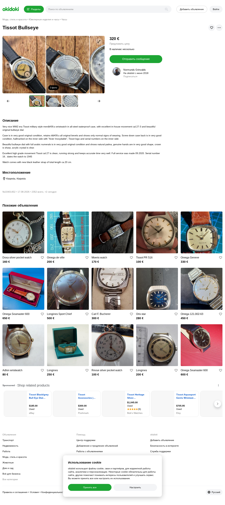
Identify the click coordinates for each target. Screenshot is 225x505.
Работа (6, 451)
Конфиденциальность (53, 492)
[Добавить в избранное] (42, 258)
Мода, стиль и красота (14, 457)
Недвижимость (10, 445)
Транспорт (8, 440)
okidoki (10, 9)
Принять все (90, 487)
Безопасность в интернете (164, 445)
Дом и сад (7, 468)
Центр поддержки (85, 440)
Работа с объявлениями (89, 451)
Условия (34, 492)
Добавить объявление (162, 440)
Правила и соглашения (15, 492)
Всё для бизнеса (11, 473)
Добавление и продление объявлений (97, 445)
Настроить (135, 487)
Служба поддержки (160, 451)
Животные (8, 462)
